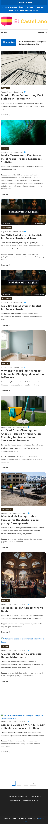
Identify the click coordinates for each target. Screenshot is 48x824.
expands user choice (9, 178)
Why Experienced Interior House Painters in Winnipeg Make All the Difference (22, 374)
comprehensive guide (28, 624)
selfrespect (27, 257)
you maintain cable (29, 10)
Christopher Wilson (20, 427)
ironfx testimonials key (27, 178)
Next (33, 783)
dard (24, 254)
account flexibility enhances (18, 175)
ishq (29, 254)
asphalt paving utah (15, 539)
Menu (6, 32)
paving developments (32, 539)
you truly (40, 7)
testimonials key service (18, 183)
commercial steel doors (10, 744)
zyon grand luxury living (13, 7)
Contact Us (12, 796)
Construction (6, 509)
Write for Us (15, 800)
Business (11, 741)
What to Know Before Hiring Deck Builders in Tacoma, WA (31, 43)
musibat (18, 257)
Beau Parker (19, 92)
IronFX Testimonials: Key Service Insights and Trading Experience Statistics (21, 159)
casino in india (13, 624)
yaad (41, 257)
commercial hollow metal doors (20, 673)
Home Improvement (34, 459)
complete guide (13, 676)
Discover (4, 115)
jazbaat (35, 254)
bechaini (11, 254)
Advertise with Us (30, 800)
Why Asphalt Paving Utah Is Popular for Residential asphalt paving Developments (21, 520)
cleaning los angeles (17, 459)
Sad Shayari (6, 228)
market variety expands (23, 180)
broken (18, 254)
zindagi (30, 7)
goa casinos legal (15, 627)
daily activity (34, 175)
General (5, 646)
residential (5, 462)
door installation (26, 676)
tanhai (35, 257)
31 (26, 783)
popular (4, 542)
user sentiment (14, 186)
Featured (5, 88)
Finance (5, 148)
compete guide (27, 744)
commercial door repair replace (28, 741)
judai (3, 257)
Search (41, 32)
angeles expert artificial (17, 456)
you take (14, 10)
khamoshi (10, 257)
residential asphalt (16, 542)
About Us (23, 796)
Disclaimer (34, 796)
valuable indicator (28, 186)
